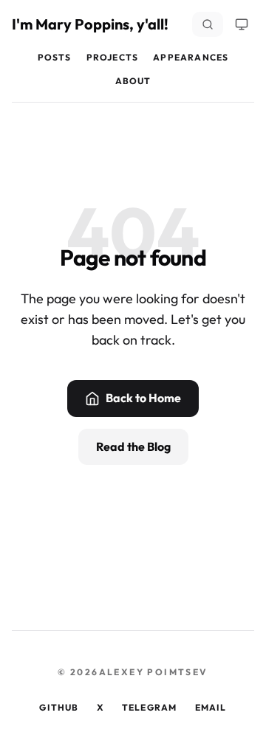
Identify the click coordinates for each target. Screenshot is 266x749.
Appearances (190, 57)
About (133, 80)
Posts (55, 57)
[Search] (207, 24)
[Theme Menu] (241, 24)
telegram (149, 707)
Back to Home (143, 397)
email (211, 707)
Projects (112, 57)
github (58, 707)
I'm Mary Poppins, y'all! (90, 24)
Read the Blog (133, 446)
